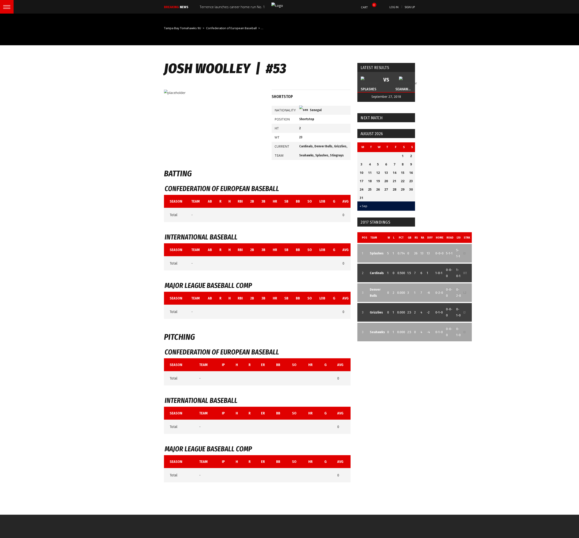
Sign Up (410, 7)
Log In (394, 7)
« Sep (363, 206)
